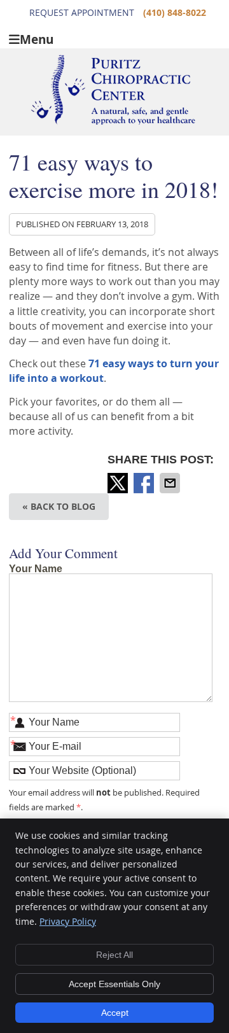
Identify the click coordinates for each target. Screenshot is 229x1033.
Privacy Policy (67, 921)
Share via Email (171, 483)
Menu (36, 38)
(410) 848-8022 (174, 12)
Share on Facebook (145, 483)
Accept (114, 1013)
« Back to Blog (58, 506)
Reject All (114, 955)
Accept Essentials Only (114, 984)
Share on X (119, 483)
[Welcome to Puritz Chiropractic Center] (113, 122)
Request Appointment (81, 12)
